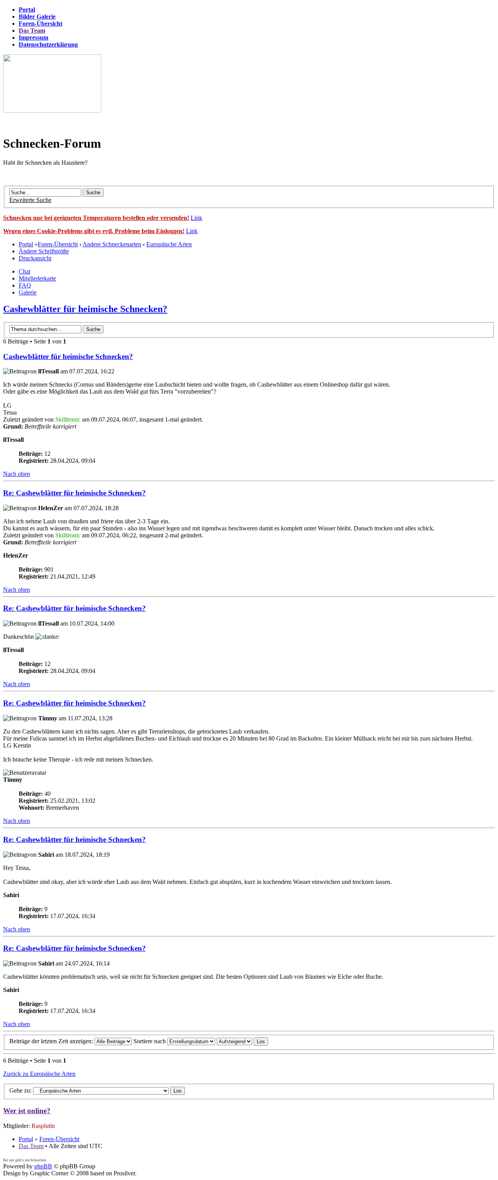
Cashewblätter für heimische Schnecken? (85, 309)
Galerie (28, 292)
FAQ (25, 285)
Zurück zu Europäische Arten (39, 1073)
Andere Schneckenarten (111, 244)
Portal (26, 244)
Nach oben (16, 474)
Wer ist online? (27, 1111)
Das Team (31, 1146)
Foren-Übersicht (58, 244)
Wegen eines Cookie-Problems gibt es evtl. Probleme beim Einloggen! (93, 231)
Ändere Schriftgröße (44, 251)
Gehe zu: (20, 1090)
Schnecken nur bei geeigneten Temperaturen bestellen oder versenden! (96, 217)
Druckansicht (35, 258)
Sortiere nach (150, 1041)
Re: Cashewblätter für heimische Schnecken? (74, 493)
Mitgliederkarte (37, 278)
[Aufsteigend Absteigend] (242, 1041)
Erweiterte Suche (30, 200)
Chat (24, 271)
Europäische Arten (169, 244)
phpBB (43, 1166)
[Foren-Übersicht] (52, 110)
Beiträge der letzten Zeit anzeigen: (52, 1041)
